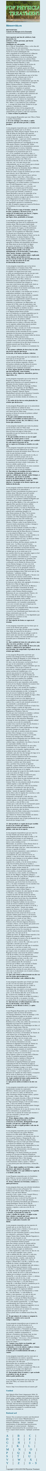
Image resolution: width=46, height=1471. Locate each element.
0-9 (33, 1463)
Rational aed (11, 1413)
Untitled (9, 1391)
